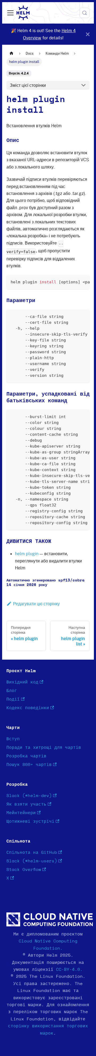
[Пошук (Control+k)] (84, 13)
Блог (11, 691)
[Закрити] (88, 34)
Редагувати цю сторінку (36, 603)
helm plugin (26, 553)
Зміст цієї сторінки (28, 85)
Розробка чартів (26, 756)
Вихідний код (22, 682)
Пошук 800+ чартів (29, 764)
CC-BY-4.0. (69, 969)
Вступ (13, 739)
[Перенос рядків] (73, 281)
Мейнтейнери (21, 813)
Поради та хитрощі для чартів (43, 747)
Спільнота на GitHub (31, 852)
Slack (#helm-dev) (29, 796)
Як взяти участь (26, 804)
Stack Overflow (23, 869)
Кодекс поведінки (27, 708)
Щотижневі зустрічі (30, 821)
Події (13, 699)
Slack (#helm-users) (31, 861)
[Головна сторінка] (11, 53)
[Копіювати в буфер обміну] (83, 281)
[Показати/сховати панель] (10, 13)
